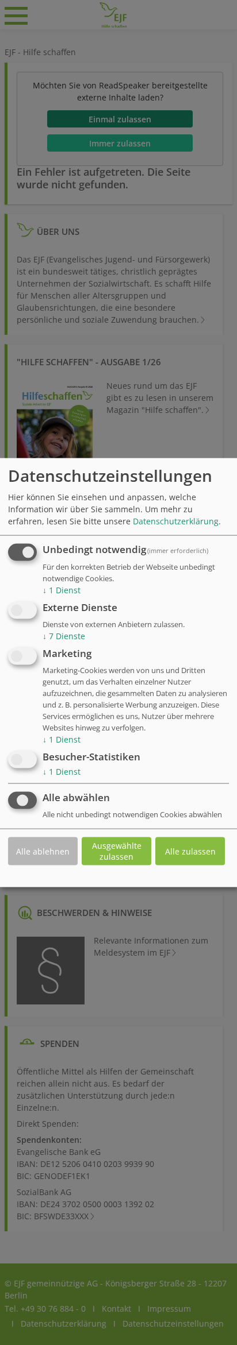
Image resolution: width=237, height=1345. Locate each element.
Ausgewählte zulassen (117, 851)
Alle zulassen (190, 850)
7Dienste (64, 636)
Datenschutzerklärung (176, 521)
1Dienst (62, 590)
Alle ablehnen (43, 850)
